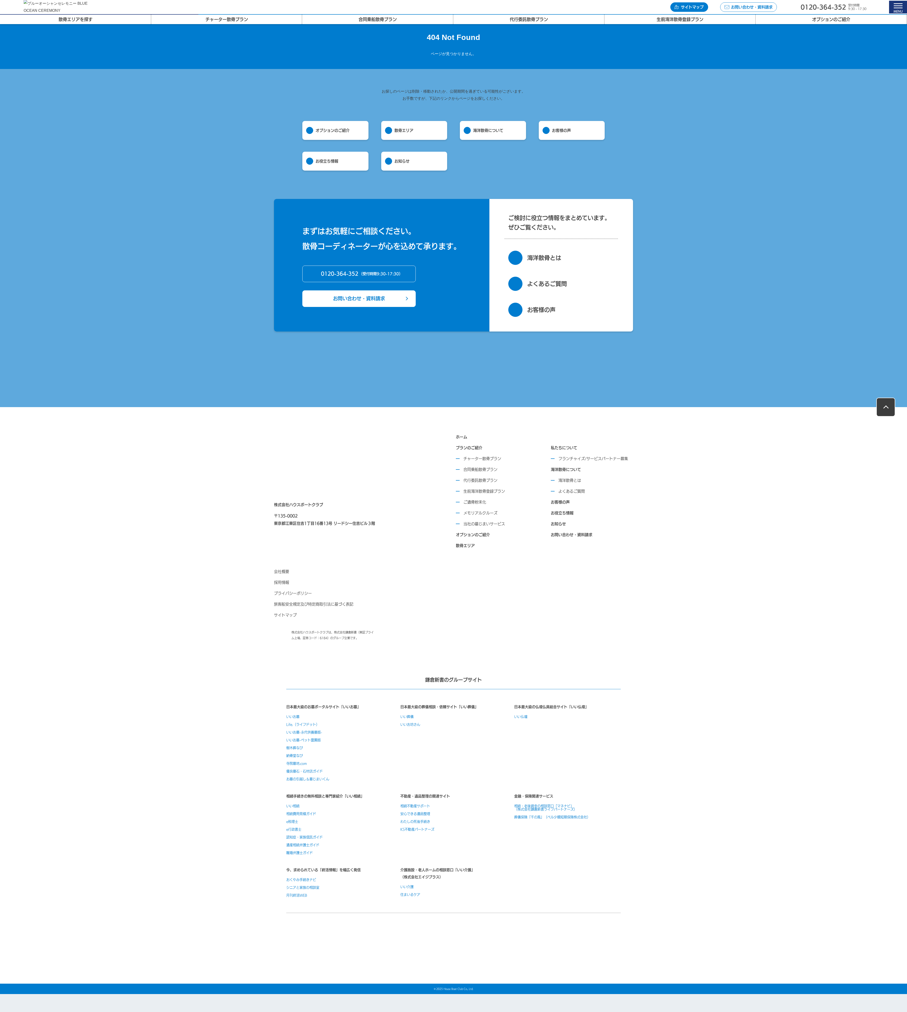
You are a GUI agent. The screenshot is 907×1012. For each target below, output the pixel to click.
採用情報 (281, 582)
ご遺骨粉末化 (474, 502)
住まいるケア (410, 894)
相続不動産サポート (415, 806)
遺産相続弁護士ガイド (302, 845)
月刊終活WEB (296, 895)
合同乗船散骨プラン (480, 469)
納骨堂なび (294, 755)
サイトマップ (285, 615)
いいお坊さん (410, 724)
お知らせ (558, 524)
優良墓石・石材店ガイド (304, 771)
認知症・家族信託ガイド (304, 837)
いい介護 (407, 886)
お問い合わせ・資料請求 (359, 298)
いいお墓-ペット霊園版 (303, 740)
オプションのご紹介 (473, 535)
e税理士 (292, 821)
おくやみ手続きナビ (301, 879)
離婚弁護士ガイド (299, 852)
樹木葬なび (294, 747)
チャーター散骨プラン (482, 459)
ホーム (461, 437)
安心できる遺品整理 (415, 813)
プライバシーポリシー (293, 593)
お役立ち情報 (562, 513)
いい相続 (292, 806)
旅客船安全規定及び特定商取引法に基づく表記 (313, 604)
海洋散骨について (566, 469)
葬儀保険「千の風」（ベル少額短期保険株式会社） (552, 817)
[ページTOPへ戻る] (885, 407)
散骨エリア (465, 545)
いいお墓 (292, 716)
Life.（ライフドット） (302, 724)
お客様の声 (560, 502)
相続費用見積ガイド (301, 813)
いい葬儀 (407, 716)
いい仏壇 (520, 716)
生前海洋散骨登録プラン (484, 491)
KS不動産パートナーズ (417, 829)
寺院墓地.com (296, 763)
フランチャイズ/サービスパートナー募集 (593, 459)
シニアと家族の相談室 (302, 887)
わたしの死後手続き (415, 821)
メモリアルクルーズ (480, 513)
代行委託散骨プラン (480, 480)
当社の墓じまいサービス (484, 524)
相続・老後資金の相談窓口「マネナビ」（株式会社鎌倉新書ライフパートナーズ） (545, 807)
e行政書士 (293, 829)
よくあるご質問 (571, 491)
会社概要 (281, 571)
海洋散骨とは (569, 480)
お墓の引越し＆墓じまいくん (307, 779)
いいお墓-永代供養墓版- (304, 732)
